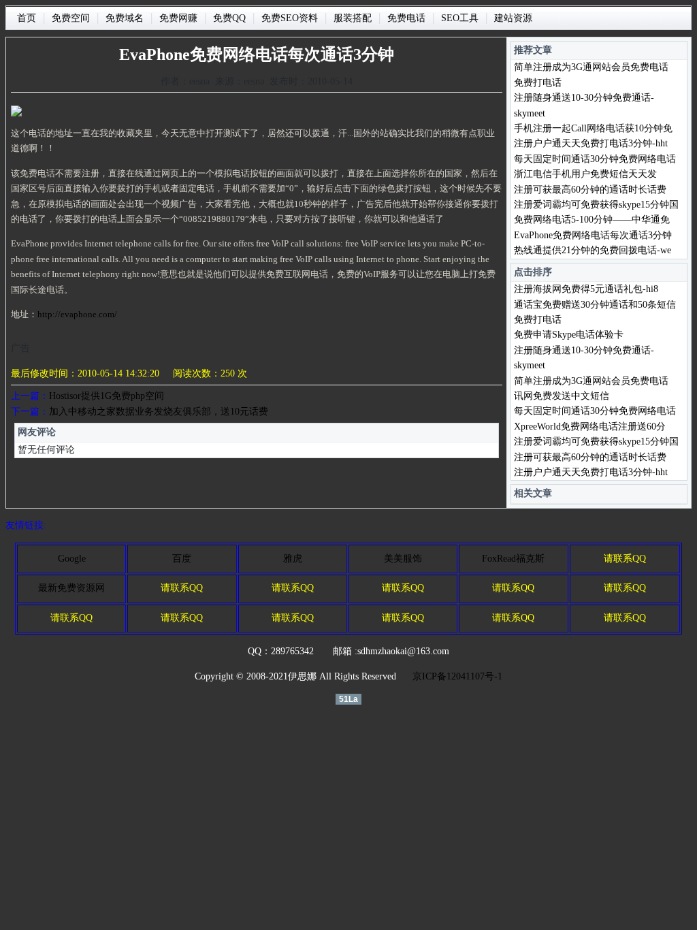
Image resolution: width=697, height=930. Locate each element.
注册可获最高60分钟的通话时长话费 (590, 190)
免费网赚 (178, 18)
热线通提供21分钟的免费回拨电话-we (592, 250)
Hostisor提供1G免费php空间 (106, 396)
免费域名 (125, 18)
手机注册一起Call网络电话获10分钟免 (593, 128)
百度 (181, 559)
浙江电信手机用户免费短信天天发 (585, 174)
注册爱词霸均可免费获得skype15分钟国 (596, 204)
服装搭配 (353, 18)
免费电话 (406, 18)
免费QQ (229, 18)
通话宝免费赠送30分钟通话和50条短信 (595, 305)
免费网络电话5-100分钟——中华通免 (592, 219)
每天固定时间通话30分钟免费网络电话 (595, 159)
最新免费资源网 (71, 588)
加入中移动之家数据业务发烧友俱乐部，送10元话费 (158, 411)
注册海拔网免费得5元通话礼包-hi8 (586, 289)
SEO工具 (460, 18)
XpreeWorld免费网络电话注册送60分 (590, 426)
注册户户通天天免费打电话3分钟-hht (591, 143)
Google (72, 559)
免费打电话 (538, 83)
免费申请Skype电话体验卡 (568, 335)
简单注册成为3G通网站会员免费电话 (591, 67)
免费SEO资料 (289, 18)
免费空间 (71, 18)
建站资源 (513, 18)
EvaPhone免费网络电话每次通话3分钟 (593, 235)
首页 (26, 18)
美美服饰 (403, 559)
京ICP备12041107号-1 (457, 676)
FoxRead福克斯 (513, 559)
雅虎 (292, 559)
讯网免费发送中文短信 (561, 396)
